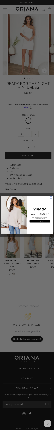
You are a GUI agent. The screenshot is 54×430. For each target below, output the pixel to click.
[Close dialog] (51, 197)
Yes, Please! (39, 221)
